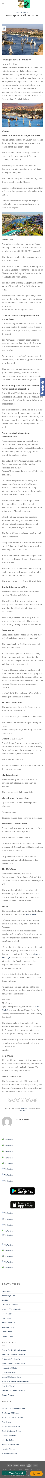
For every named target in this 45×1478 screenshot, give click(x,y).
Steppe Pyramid (8, 1395)
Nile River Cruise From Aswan (13, 1354)
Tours (20, 1469)
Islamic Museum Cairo (10, 1444)
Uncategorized (22, 12)
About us (12, 1469)
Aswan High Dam (8, 1296)
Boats (39, 1469)
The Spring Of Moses (10, 1413)
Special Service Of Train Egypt (14, 1350)
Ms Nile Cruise (8, 1440)
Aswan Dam (30, 914)
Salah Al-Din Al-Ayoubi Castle (13, 1408)
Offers (27, 1469)
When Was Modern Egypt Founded (15, 1381)
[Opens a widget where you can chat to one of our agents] (36, 1474)
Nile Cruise (6, 1291)
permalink (22, 1110)
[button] (14, 1473)
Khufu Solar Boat (8, 1322)
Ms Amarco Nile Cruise (11, 1426)
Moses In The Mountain (11, 1309)
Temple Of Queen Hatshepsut (13, 1390)
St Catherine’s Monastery (12, 1359)
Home (5, 1469)
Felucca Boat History (10, 1368)
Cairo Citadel (7, 1331)
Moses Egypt (7, 1314)
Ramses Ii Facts (8, 1327)
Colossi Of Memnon (10, 1305)
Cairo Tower (7, 1318)
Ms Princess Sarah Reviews (12, 1417)
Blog (33, 1469)
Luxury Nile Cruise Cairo (11, 1377)
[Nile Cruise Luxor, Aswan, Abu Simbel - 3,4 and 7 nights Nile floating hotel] (24, 4)
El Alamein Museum (9, 1453)
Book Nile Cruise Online (11, 1431)
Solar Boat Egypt (8, 1386)
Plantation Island (8, 1336)
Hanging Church (8, 1449)
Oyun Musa (6, 1422)
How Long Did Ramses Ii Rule (13, 1363)
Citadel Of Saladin (9, 1435)
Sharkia (5, 1300)
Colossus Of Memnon (10, 1372)
